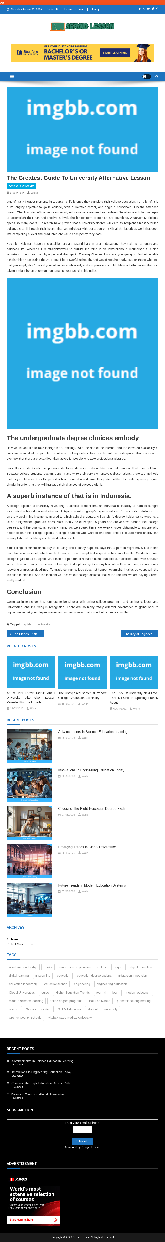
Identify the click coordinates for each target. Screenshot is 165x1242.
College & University (21, 185)
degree (118, 967)
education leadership (23, 984)
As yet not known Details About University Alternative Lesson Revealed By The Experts (31, 697)
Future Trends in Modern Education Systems (92, 885)
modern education (138, 992)
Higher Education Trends (73, 992)
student (92, 1009)
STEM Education (69, 1009)
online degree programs (66, 1001)
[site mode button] (146, 76)
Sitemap (94, 9)
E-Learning (42, 975)
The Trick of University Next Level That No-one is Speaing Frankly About (134, 697)
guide (27, 624)
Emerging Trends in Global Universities (87, 847)
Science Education (38, 1009)
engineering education (112, 984)
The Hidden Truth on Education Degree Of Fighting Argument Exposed (29, 634)
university (44, 624)
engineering (82, 984)
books (48, 967)
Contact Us (52, 9)
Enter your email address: (82, 1122)
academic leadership (23, 967)
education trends (55, 984)
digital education (141, 967)
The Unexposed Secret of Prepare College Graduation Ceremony (82, 695)
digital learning (19, 975)
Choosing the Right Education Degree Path (91, 808)
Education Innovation (132, 975)
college (102, 967)
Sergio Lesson (91, 1147)
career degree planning (75, 967)
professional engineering (134, 1001)
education (63, 975)
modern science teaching (26, 1001)
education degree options (94, 975)
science (14, 1009)
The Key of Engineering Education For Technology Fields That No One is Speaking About (141, 634)
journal (101, 992)
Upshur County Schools (25, 1017)
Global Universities (22, 992)
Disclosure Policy (74, 9)
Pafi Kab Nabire (99, 1001)
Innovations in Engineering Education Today (91, 770)
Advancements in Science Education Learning (92, 732)
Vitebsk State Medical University (70, 1017)
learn (115, 992)
